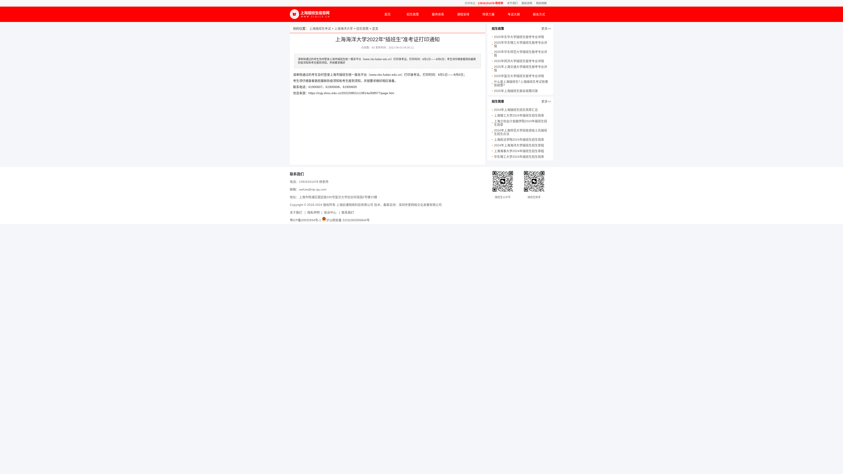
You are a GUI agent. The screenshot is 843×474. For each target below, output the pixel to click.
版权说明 (527, 3)
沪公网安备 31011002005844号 (348, 220)
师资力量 (488, 14)
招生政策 (413, 14)
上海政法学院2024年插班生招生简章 (519, 139)
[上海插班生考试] (309, 18)
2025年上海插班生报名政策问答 (516, 91)
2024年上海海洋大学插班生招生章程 (519, 145)
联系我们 (348, 212)
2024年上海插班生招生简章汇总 (516, 109)
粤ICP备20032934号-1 (305, 220)
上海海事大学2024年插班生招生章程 (519, 151)
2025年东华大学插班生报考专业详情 (519, 37)
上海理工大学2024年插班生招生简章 (519, 115)
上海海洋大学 (343, 28)
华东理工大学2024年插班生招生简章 (519, 156)
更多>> (546, 28)
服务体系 (438, 14)
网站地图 (541, 3)
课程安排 (463, 14)
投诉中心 (330, 212)
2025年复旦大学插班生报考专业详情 (519, 76)
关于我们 (512, 3)
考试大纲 (514, 14)
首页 (387, 14)
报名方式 (539, 14)
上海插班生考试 (320, 28)
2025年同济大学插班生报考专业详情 (519, 61)
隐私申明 (313, 212)
